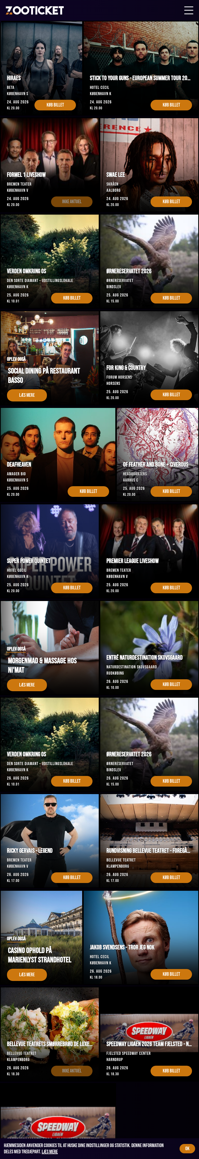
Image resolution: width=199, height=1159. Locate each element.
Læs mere (50, 1152)
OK (187, 1149)
